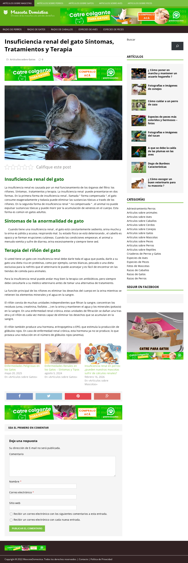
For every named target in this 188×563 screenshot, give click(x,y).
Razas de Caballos (62, 29)
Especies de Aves (88, 29)
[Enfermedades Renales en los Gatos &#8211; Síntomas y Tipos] (63, 353)
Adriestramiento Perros (141, 208)
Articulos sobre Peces (140, 3)
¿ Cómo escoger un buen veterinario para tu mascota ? (162, 182)
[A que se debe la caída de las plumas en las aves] (138, 155)
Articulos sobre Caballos (142, 221)
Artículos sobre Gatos (81, 3)
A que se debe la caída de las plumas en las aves (162, 151)
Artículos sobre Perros (50, 3)
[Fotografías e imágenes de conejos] (138, 93)
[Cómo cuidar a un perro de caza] (138, 108)
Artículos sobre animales (142, 212)
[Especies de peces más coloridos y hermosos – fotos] (138, 124)
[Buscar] (177, 46)
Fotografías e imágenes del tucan (162, 134)
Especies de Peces (113, 29)
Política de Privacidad (101, 559)
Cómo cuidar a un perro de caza (163, 102)
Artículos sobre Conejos (141, 229)
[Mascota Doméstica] (29, 13)
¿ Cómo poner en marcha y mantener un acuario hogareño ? (162, 73)
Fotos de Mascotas (138, 266)
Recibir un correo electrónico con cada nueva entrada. (47, 519)
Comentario (16, 454)
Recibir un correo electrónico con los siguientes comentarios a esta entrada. (60, 514)
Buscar (131, 39)
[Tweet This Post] (49, 396)
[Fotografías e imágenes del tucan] (138, 139)
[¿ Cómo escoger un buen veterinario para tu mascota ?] (138, 186)
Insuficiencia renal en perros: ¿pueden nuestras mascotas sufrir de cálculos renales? (103, 369)
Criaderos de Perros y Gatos (144, 253)
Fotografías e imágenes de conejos (162, 87)
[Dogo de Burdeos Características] (138, 171)
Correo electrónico (20, 492)
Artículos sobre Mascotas (17, 3)
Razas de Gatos (36, 29)
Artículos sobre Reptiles (141, 249)
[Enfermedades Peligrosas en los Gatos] (23, 353)
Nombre (14, 481)
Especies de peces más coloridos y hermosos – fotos (162, 120)
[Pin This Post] (78, 396)
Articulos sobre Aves (110, 3)
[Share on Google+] (107, 396)
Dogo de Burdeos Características (159, 165)
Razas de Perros (12, 29)
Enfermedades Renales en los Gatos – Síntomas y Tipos (62, 367)
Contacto (83, 559)
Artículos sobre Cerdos (141, 225)
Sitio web (14, 503)
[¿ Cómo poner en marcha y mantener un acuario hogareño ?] (138, 77)
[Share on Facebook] (19, 396)
